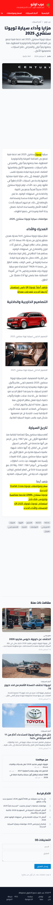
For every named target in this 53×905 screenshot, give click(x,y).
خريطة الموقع (9, 898)
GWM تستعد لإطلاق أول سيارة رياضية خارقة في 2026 (29, 776)
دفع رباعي (47, 635)
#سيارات (12, 522)
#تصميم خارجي (13, 527)
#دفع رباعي (45, 527)
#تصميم (29, 522)
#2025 (38, 522)
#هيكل (47, 531)
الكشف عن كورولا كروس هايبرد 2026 (30, 639)
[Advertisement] (26, 119)
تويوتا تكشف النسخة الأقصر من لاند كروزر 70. (27, 687)
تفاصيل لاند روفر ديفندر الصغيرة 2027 (33, 771)
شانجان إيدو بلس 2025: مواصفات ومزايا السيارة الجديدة (26, 825)
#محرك (24, 527)
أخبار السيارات (32, 13)
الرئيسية (45, 13)
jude (49, 56)
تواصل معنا (40, 898)
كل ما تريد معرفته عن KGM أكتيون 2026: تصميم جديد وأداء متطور (24, 800)
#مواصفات (34, 527)
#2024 (47, 522)
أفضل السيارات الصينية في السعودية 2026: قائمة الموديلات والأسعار (26, 811)
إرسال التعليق (42, 866)
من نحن (49, 898)
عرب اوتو (47, 22)
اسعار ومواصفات (14, 13)
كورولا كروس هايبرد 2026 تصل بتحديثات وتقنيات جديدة (28, 765)
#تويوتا (21, 522)
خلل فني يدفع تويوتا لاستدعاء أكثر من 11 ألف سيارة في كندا (27, 736)
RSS (16, 896)
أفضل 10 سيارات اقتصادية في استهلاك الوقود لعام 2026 (25, 818)
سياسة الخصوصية (29, 898)
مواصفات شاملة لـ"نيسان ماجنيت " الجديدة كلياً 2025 (24, 806)
